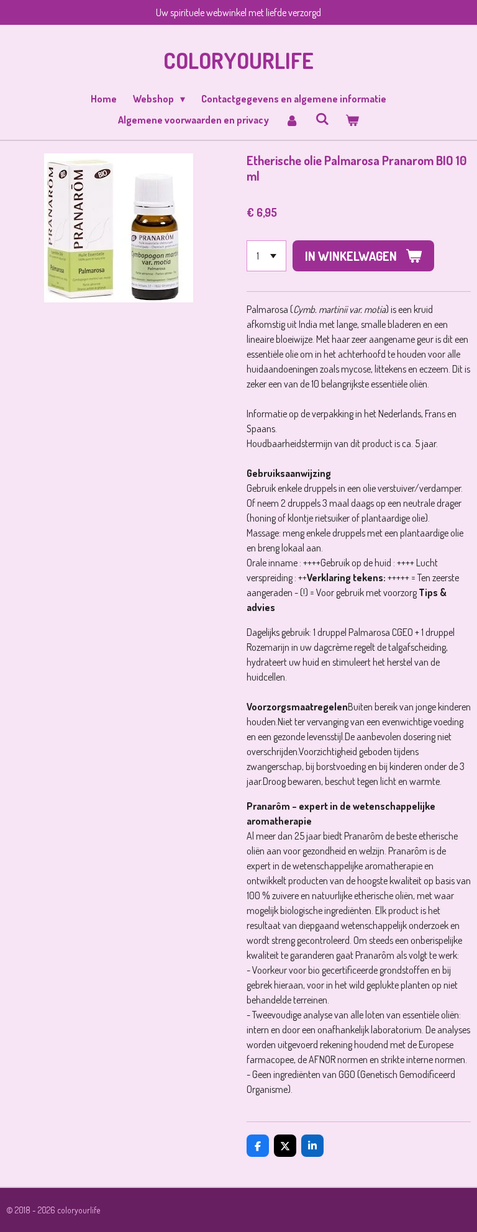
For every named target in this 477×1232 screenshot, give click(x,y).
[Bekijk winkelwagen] (352, 119)
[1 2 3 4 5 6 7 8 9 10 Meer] (266, 255)
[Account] (292, 119)
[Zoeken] (322, 118)
